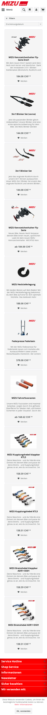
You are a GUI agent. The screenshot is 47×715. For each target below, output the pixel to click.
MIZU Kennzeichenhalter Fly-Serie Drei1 (24, 58)
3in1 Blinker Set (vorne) (23, 114)
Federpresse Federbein (23, 341)
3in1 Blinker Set (23, 171)
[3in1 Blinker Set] (23, 157)
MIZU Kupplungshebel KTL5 (23, 511)
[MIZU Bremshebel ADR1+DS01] (23, 611)
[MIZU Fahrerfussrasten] (23, 384)
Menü (9, 9)
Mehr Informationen (23, 704)
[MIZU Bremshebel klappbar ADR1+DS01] (23, 554)
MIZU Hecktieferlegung (23, 284)
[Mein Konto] (36, 9)
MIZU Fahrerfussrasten (24, 398)
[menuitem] (7, 9)
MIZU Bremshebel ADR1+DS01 (23, 625)
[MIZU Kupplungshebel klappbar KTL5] (23, 441)
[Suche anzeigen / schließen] (23, 9)
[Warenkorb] (42, 9)
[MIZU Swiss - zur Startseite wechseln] (14, 3)
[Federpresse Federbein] (23, 327)
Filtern (11, 18)
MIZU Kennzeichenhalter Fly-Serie (24, 229)
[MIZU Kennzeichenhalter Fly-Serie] (23, 214)
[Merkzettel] (30, 9)
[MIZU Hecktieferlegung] (23, 270)
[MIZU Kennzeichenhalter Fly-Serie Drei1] (23, 43)
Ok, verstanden (23, 711)
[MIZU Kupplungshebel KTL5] (23, 497)
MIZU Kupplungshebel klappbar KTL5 (23, 456)
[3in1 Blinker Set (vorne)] (23, 100)
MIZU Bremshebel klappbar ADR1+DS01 (23, 569)
